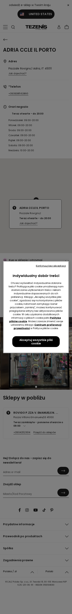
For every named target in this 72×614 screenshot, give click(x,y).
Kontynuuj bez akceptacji (51, 265)
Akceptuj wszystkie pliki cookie (36, 341)
